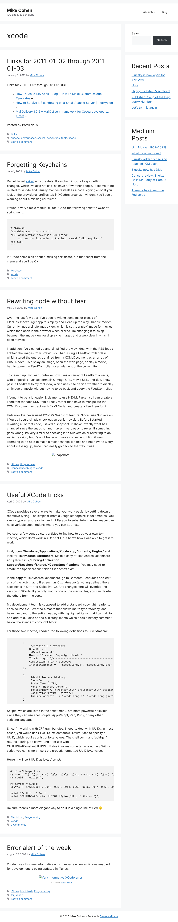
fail (12, 894)
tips (57, 137)
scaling (41, 137)
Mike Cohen (19, 10)
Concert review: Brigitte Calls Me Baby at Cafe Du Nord (149, 180)
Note (135, 85)
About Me (149, 12)
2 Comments (18, 824)
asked (30, 181)
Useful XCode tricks (35, 494)
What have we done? (146, 153)
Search (136, 33)
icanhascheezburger (23, 467)
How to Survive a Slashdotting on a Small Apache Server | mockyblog (64, 102)
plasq (63, 882)
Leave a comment (21, 141)
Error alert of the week (39, 847)
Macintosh (17, 270)
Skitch (69, 882)
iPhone (15, 464)
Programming (28, 464)
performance (28, 137)
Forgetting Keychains (37, 164)
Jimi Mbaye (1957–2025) (149, 147)
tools (64, 137)
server (50, 137)
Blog (165, 12)
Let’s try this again (144, 107)
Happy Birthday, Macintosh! (151, 91)
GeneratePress (109, 916)
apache (15, 137)
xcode (72, 137)
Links (14, 134)
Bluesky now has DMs (147, 169)
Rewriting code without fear (46, 301)
